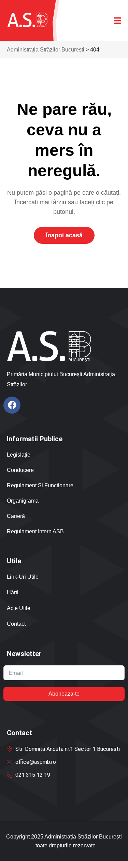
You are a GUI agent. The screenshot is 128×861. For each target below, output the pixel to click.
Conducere (20, 470)
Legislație (18, 455)
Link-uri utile (23, 577)
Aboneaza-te (64, 694)
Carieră (16, 516)
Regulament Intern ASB (35, 531)
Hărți (12, 592)
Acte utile (18, 608)
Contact (16, 624)
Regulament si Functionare (40, 485)
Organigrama (23, 501)
